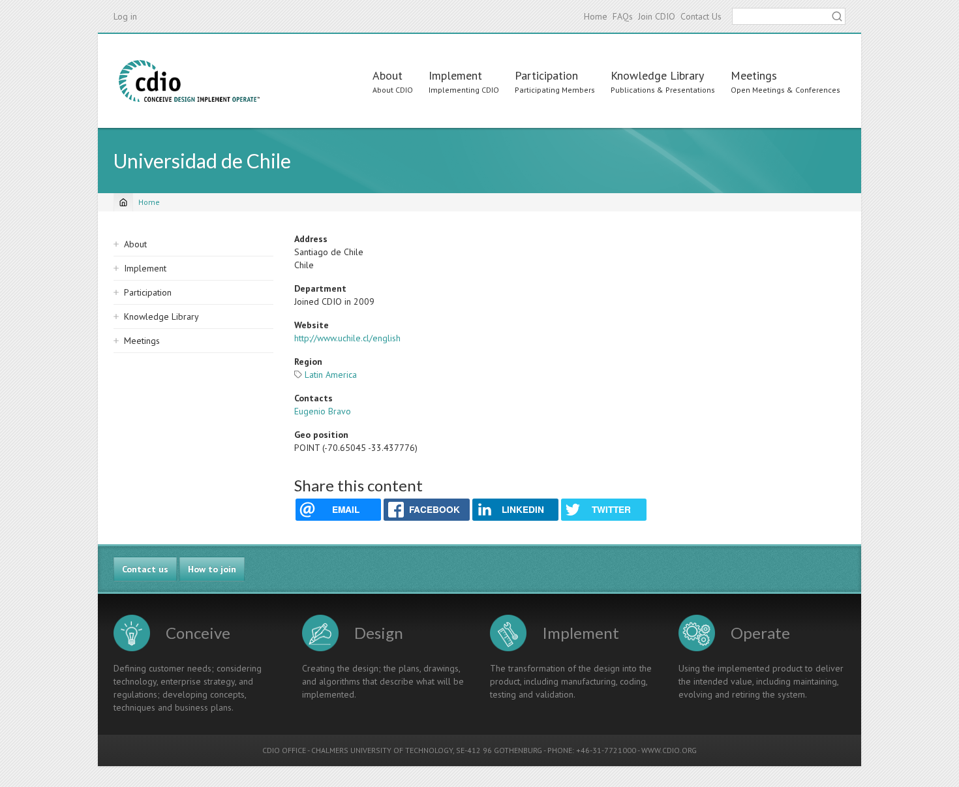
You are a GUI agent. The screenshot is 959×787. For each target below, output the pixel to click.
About (388, 75)
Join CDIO (656, 16)
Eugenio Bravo (322, 411)
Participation (546, 75)
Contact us (145, 569)
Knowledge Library (657, 75)
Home (595, 16)
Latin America (331, 374)
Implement (455, 75)
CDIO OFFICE (284, 750)
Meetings (754, 75)
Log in (125, 16)
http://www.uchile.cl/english (347, 338)
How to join (212, 569)
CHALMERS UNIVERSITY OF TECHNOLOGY (382, 750)
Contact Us (701, 16)
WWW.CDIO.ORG (669, 750)
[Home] (189, 81)
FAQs (623, 16)
